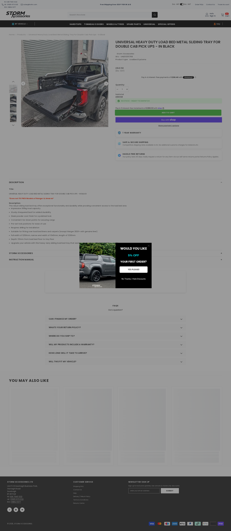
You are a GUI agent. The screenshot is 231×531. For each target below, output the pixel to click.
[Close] (149, 246)
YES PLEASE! (133, 269)
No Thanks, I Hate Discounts (134, 279)
